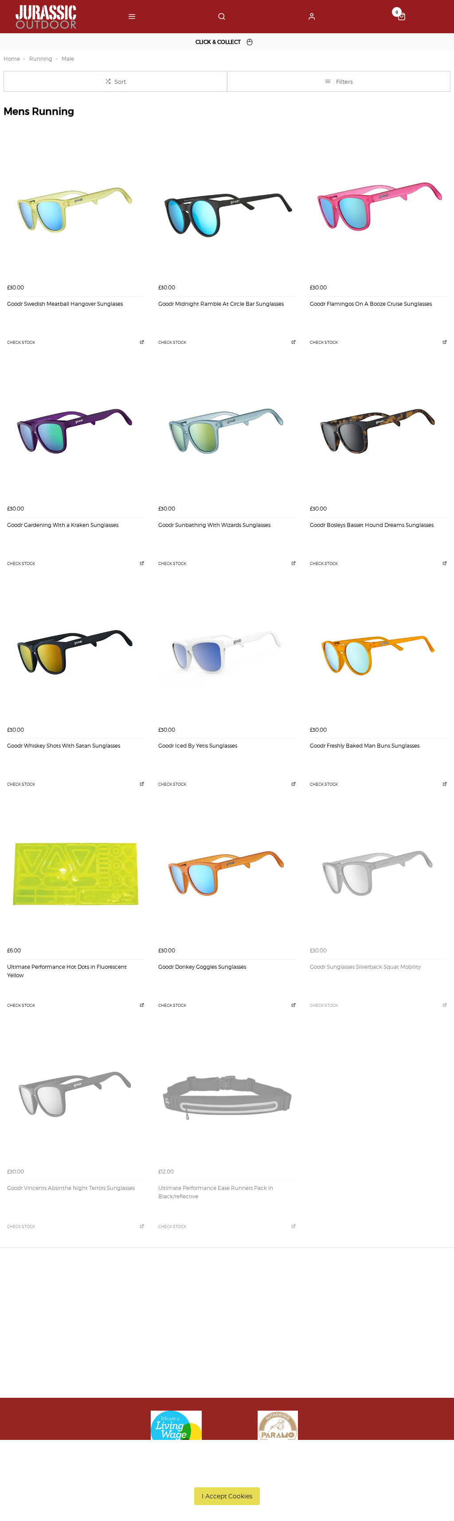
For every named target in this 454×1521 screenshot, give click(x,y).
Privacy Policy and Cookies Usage (108, 1361)
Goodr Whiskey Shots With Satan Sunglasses (63, 745)
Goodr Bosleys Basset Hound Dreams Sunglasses (372, 525)
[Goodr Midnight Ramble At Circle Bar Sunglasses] (226, 210)
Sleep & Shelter (234, 1361)
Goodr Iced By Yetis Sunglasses (197, 745)
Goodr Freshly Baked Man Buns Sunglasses (364, 745)
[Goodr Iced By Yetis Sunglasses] (226, 653)
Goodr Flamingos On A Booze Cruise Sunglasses (371, 303)
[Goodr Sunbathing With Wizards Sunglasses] (226, 431)
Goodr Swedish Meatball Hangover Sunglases (65, 303)
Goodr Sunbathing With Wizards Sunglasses (214, 525)
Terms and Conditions (92, 1349)
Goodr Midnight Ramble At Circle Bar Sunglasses (221, 303)
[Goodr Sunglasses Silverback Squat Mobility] (378, 874)
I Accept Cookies (227, 1496)
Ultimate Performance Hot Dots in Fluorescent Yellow (67, 971)
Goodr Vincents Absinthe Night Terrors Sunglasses (71, 1188)
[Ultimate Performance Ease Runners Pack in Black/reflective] (226, 1095)
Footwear (225, 1338)
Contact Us (343, 1314)
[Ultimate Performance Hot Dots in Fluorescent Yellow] (75, 874)
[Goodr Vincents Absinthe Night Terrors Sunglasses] (75, 1095)
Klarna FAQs (230, 1372)
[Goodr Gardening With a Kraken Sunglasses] (75, 431)
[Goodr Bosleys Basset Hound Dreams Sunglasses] (378, 431)
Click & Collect (81, 1314)
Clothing (224, 1326)
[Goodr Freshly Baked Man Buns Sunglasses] (378, 653)
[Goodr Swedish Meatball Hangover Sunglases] (75, 210)
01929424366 (351, 1303)
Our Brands (228, 1314)
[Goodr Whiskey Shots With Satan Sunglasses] (75, 653)
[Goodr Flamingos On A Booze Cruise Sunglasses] (378, 210)
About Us (225, 1303)
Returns (72, 1338)
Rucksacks (226, 1349)
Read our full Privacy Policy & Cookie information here (227, 1475)
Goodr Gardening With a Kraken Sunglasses (62, 525)
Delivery (72, 1303)
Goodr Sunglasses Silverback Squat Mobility (365, 966)
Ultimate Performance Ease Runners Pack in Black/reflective (215, 1192)
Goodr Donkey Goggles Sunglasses (202, 966)
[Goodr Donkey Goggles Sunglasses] (226, 874)
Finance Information (90, 1326)
